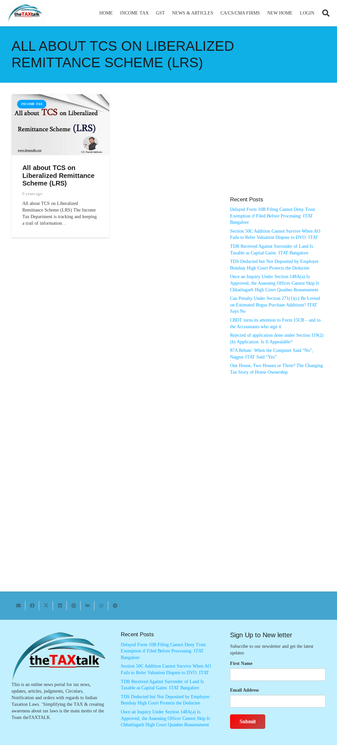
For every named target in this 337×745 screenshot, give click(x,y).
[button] (151, 13)
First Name (241, 663)
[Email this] (18, 605)
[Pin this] (74, 605)
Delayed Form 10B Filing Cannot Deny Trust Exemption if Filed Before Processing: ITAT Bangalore (272, 216)
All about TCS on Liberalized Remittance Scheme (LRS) (58, 175)
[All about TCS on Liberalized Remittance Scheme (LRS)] (60, 97)
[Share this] (32, 605)
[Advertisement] (277, 148)
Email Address (244, 690)
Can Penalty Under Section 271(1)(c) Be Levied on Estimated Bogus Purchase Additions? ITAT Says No (275, 305)
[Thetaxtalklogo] (25, 13)
